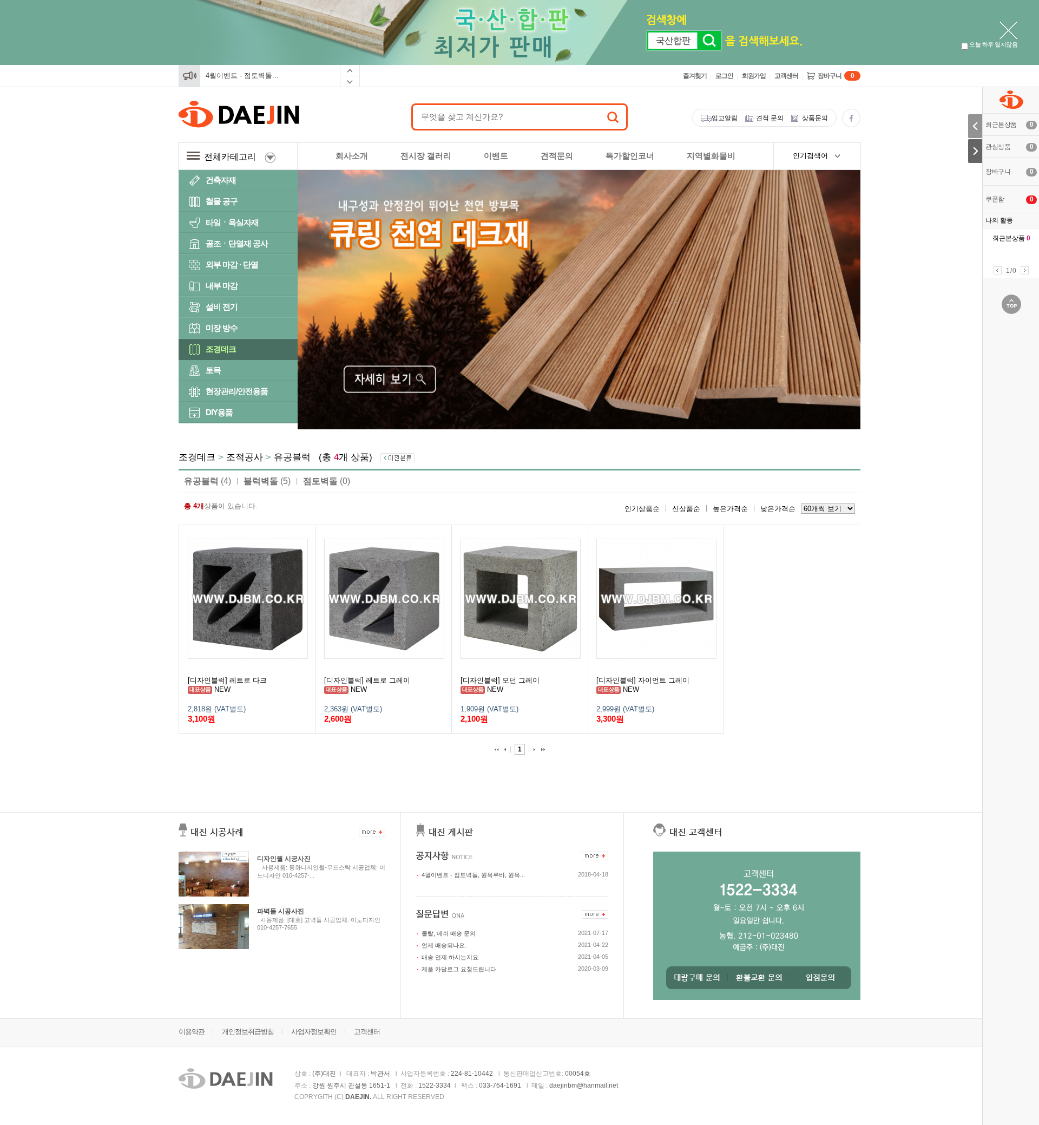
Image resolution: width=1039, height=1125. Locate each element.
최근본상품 (1011, 238)
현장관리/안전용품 (237, 391)
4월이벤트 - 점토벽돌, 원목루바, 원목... (473, 875)
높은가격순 (730, 509)
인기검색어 (810, 156)
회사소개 (352, 155)
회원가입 (754, 76)
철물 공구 (222, 201)
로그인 (724, 76)
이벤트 (496, 155)
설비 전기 (222, 306)
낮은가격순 (777, 509)
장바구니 (836, 76)
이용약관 (192, 1032)
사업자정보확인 (314, 1032)
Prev (998, 270)
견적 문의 (770, 118)
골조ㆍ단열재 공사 (237, 243)
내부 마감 (222, 285)
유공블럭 (292, 457)
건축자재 (221, 180)
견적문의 (557, 155)
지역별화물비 (711, 155)
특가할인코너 (630, 155)
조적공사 (244, 457)
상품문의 (815, 118)
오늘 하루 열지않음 (993, 44)
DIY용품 (219, 412)
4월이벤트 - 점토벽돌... (242, 75)
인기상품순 (642, 509)
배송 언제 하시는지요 (450, 957)
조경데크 (221, 349)
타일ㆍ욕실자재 (232, 222)
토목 (213, 370)
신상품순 (686, 509)
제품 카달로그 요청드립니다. (460, 969)
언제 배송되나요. (444, 945)
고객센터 (786, 76)
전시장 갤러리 (425, 155)
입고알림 (725, 118)
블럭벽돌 (267, 481)
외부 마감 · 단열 (232, 264)
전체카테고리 (232, 156)
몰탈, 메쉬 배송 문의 (449, 933)
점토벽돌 (326, 481)
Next (1025, 270)
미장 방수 (222, 327)
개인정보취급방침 (248, 1032)
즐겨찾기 (695, 76)
